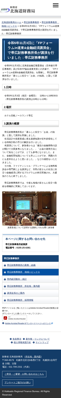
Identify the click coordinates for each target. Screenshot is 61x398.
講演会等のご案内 (16, 293)
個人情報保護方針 (22, 342)
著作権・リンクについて (38, 339)
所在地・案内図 (33, 356)
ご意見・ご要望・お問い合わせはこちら (24, 374)
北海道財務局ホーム (11, 22)
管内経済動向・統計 (17, 279)
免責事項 (17, 339)
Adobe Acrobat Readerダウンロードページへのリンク (28, 323)
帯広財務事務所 (31, 22)
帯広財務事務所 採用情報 (20, 300)
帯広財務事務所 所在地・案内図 (23, 286)
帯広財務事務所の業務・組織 (21, 265)
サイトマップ (42, 342)
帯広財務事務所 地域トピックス (23, 272)
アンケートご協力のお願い (18, 382)
